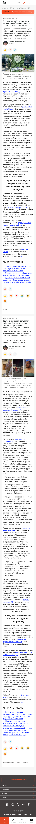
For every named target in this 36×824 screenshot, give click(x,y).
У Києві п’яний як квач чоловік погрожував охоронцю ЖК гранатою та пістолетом (17, 268)
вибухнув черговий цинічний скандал (17, 653)
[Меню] (33, 3)
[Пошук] (29, 3)
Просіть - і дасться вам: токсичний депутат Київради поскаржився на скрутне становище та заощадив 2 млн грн (17, 724)
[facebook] (7, 804)
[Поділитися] (10, 50)
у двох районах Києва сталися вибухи (17, 224)
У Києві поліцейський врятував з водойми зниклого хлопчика (17, 274)
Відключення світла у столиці (22, 12)
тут (22, 256)
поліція (5, 309)
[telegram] (23, 804)
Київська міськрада (8, 762)
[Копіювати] (15, 50)
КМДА (18, 762)
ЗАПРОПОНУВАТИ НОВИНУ (18, 780)
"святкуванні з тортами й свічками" (16, 408)
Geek (19, 814)
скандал (25, 762)
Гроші (25, 814)
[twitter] (18, 804)
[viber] (29, 804)
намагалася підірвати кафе (17, 207)
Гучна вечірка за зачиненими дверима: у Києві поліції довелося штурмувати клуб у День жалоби (17, 279)
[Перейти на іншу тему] (24, 3)
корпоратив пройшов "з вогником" (14, 640)
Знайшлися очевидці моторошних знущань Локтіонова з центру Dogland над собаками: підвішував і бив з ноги (17, 715)
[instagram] (13, 804)
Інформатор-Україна (10, 814)
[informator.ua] (4, 2)
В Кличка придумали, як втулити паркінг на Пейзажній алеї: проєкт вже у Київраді (16, 732)
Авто (30, 814)
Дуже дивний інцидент (12, 91)
